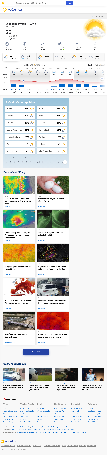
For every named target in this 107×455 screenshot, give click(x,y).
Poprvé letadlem (76, 411)
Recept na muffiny (59, 411)
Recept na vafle (58, 419)
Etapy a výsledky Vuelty (27, 411)
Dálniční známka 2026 (94, 411)
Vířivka (72, 429)
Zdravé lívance (58, 414)
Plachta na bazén (21, 429)
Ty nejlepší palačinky (60, 408)
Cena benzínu (46, 427)
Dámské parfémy (42, 432)
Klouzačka (44, 429)
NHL (38, 422)
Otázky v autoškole (93, 419)
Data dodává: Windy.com (52, 446)
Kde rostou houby (36, 427)
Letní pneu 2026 (92, 408)
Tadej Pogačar (24, 416)
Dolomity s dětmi (76, 422)
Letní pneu (51, 432)
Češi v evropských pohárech (59, 427)
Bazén (13, 429)
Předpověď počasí (25, 427)
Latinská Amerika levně (78, 419)
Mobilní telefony (21, 432)
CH (38, 162)
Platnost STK (92, 422)
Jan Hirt (22, 414)
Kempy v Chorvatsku (77, 408)
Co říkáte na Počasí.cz (8, 446)
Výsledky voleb (7, 414)
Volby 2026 (6, 408)
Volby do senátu (8, 419)
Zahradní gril (65, 429)
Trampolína (30, 429)
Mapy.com (16, 427)
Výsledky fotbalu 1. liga (43, 411)
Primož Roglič (24, 419)
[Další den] (102, 78)
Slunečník (37, 429)
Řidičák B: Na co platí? (94, 416)
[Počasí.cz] (12, 10)
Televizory (66, 432)
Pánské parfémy (84, 432)
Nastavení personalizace (87, 446)
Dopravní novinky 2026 (94, 414)
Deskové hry (59, 432)
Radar (64, 446)
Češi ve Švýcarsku (76, 416)
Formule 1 (40, 419)
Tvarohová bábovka (59, 416)
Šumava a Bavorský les (77, 414)
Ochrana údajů (37, 446)
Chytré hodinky (74, 432)
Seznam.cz (100, 3)
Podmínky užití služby (24, 446)
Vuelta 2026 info (25, 408)
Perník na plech (58, 422)
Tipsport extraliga (42, 414)
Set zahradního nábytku (54, 429)
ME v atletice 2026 (42, 416)
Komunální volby (8, 422)
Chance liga (40, 408)
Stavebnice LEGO (32, 432)
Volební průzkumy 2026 (10, 411)
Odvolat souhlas (72, 446)
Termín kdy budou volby (10, 416)
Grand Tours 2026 (25, 422)
